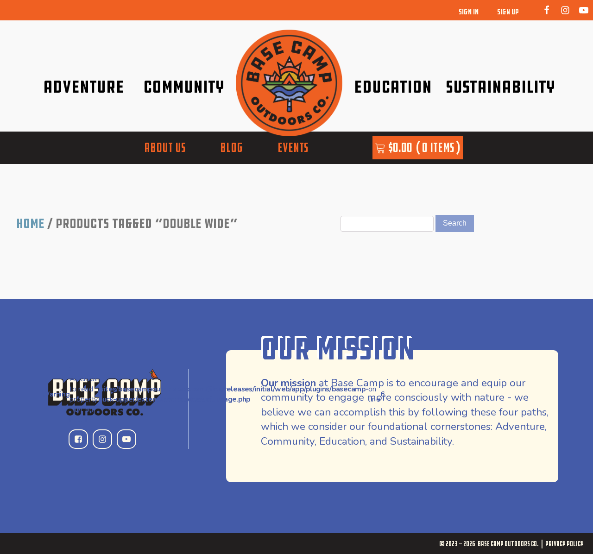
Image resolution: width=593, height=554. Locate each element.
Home (30, 223)
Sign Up (508, 12)
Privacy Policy (564, 543)
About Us (165, 147)
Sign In (469, 12)
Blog (231, 147)
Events (293, 147)
